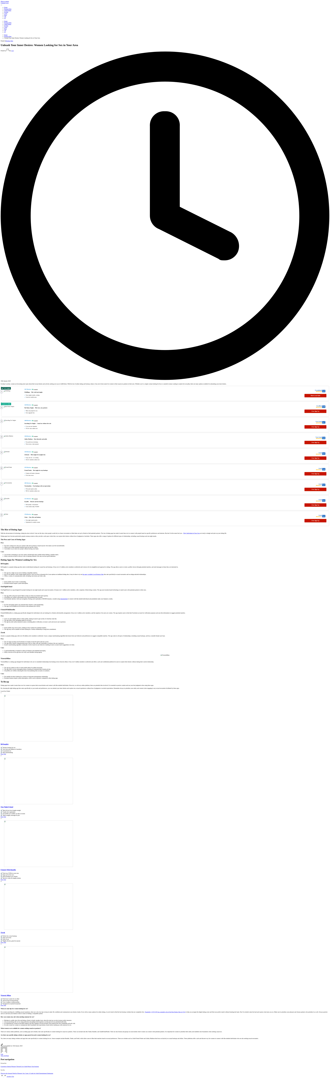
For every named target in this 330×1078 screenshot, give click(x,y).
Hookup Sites (9, 41)
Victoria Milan (6, 995)
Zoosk (3, 932)
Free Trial (3, 754)
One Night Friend (7, 807)
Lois (2, 1054)
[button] (5, 1055)
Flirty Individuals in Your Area (191, 533)
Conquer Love (5, 3)
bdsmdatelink (64, 599)
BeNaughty (5, 744)
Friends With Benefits (8, 870)
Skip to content (5, 1)
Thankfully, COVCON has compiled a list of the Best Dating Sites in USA (165, 1012)
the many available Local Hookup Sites (93, 574)
